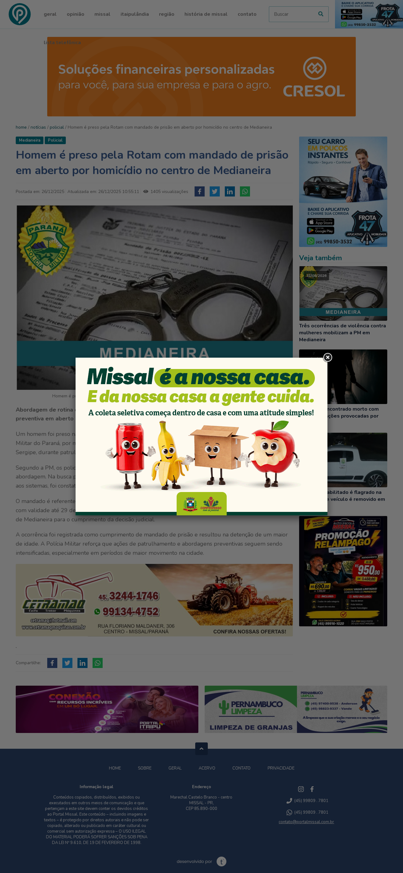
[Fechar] (327, 357)
